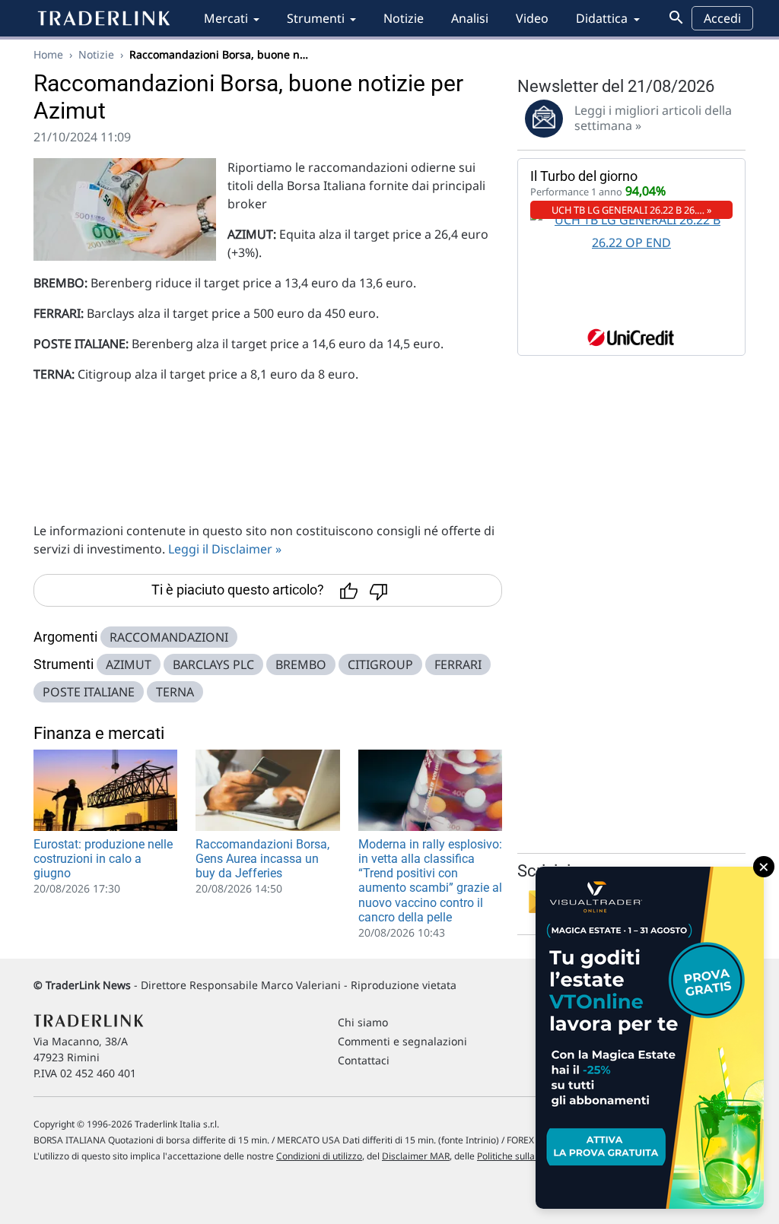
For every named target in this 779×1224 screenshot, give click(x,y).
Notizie (403, 18)
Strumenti (316, 18)
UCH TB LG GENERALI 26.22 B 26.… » (632, 210)
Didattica (602, 18)
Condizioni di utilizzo (319, 1155)
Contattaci (364, 1060)
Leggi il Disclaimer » (224, 549)
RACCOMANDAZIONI (169, 637)
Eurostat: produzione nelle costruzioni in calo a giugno (103, 858)
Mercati (226, 18)
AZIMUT (128, 664)
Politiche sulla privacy (522, 1155)
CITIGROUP (380, 664)
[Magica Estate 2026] (650, 1038)
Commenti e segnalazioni (402, 1041)
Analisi (469, 18)
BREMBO (300, 664)
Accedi (722, 18)
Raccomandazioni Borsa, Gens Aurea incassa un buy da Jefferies (262, 858)
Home (48, 54)
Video (532, 18)
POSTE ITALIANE (89, 691)
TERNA (175, 691)
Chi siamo (363, 1022)
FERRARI (458, 664)
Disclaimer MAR (416, 1155)
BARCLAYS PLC (213, 664)
